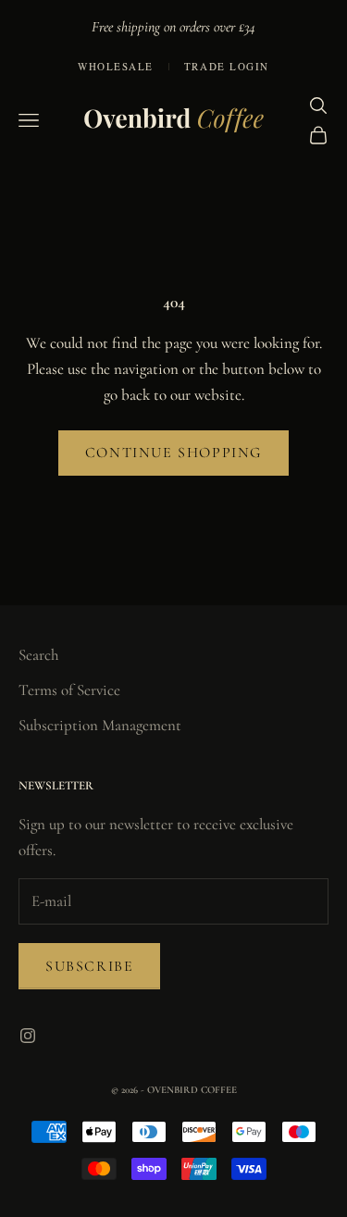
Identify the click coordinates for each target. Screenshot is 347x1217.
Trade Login (226, 66)
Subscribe (89, 966)
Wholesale (116, 66)
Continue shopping (173, 452)
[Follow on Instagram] (28, 1035)
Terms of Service (69, 690)
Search (38, 654)
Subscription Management (100, 725)
